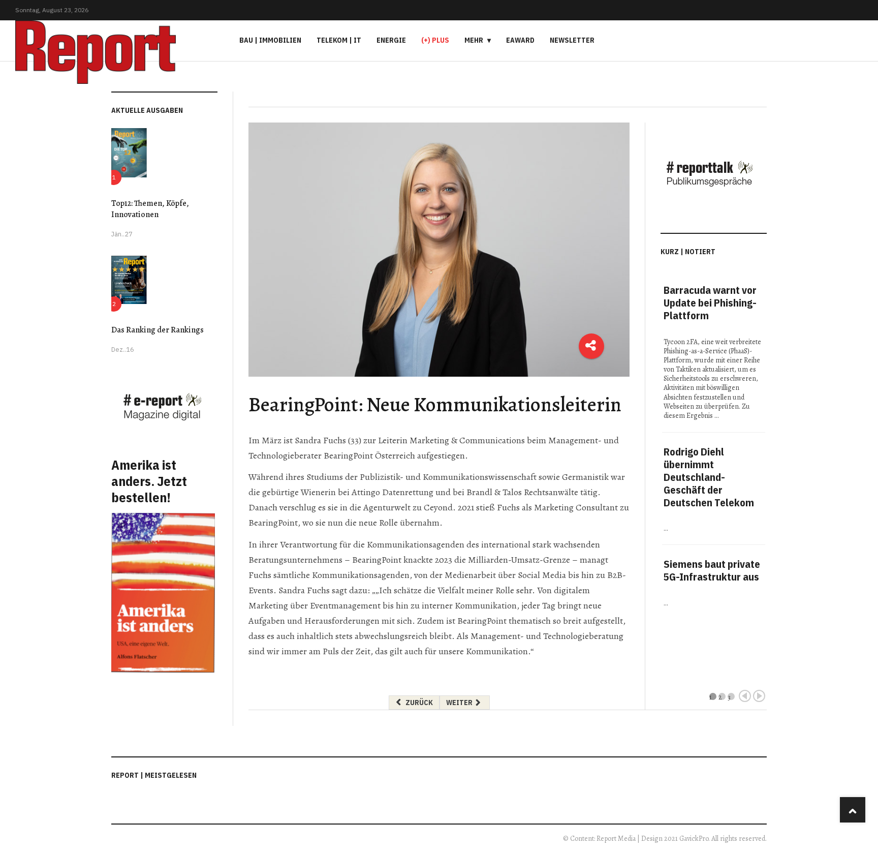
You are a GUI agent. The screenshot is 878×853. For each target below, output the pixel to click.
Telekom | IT (339, 40)
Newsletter (572, 40)
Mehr (473, 40)
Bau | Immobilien (270, 40)
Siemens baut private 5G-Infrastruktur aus (712, 570)
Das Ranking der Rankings (157, 330)
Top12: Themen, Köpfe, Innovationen (150, 209)
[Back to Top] (852, 809)
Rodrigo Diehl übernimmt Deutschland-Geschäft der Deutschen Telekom (709, 477)
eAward (520, 40)
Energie (391, 40)
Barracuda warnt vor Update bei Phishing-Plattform (710, 302)
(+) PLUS (435, 40)
